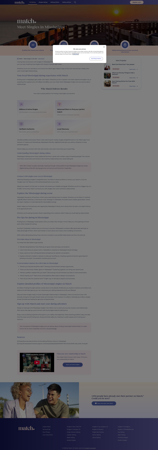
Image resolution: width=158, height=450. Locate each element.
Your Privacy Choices (96, 58)
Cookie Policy (76, 54)
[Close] (104, 47)
